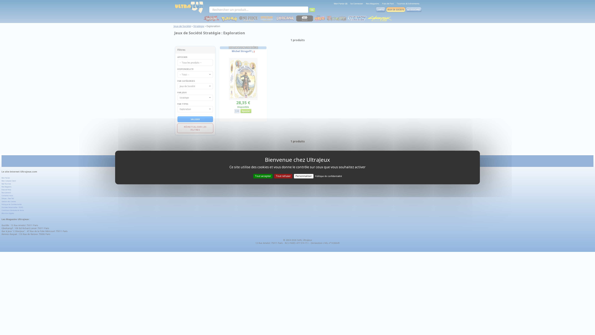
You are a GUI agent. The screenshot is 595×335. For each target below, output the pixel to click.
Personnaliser (303, 176)
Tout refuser (283, 176)
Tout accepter (263, 176)
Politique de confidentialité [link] (328, 176)
